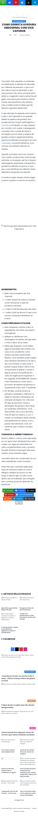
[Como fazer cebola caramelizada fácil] (9, 743)
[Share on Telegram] (35, 2)
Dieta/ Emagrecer (21, 17)
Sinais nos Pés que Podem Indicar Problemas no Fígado (8, 770)
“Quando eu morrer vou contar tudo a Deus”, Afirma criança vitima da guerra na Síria (18, 678)
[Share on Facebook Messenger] (22, 2)
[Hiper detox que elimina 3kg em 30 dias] (9, 601)
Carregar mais (19, 800)
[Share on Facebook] (9, 2)
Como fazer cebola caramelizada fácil (7, 751)
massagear (6, 143)
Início (13, 17)
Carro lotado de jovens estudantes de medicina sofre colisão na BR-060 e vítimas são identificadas (28, 772)
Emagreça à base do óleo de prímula (27, 609)
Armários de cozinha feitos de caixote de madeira (27, 752)
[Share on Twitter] (28, 2)
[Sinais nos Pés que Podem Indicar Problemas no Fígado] (9, 762)
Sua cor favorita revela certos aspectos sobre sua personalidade (28, 793)
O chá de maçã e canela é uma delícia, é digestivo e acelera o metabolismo (9, 629)
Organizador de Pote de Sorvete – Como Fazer (9, 792)
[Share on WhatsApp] (3, 2)
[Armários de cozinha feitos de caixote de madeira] (28, 743)
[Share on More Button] (17, 503)
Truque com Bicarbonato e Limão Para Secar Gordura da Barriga (27, 616)
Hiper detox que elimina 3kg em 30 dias (9, 609)
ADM (10, 35)
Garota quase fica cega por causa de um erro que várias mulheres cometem (18, 733)
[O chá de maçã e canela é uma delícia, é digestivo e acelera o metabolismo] (9, 619)
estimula (5, 125)
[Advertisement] (19, 59)
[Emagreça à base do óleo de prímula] (28, 601)
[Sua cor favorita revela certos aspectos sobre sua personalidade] (28, 784)
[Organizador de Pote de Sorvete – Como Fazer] (9, 784)
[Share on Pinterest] (16, 2)
